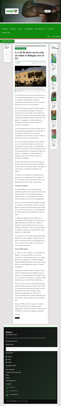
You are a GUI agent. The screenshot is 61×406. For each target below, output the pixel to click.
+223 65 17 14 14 (13, 390)
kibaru (18, 62)
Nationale (13, 29)
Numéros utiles (6, 32)
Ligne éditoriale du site (12, 341)
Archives (51, 29)
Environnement (29, 29)
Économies (5, 29)
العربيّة (53, 11)
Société (20, 29)
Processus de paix (21, 48)
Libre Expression (39, 29)
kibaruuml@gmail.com (14, 394)
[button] (48, 36)
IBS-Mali (14, 401)
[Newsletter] (58, 349)
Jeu (46, 29)
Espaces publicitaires (10, 369)
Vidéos (7, 375)
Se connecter (56, 36)
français (47, 11)
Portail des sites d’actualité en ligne (13, 372)
